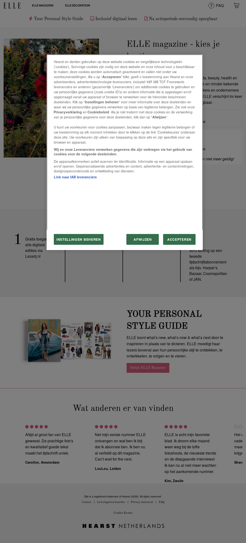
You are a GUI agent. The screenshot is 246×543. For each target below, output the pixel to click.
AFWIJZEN (143, 239)
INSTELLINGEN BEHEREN (78, 239)
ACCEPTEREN (179, 239)
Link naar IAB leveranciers (75, 177)
